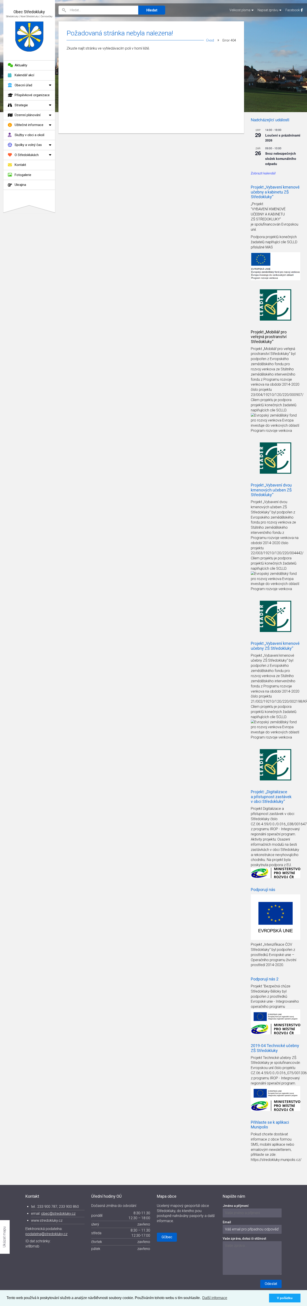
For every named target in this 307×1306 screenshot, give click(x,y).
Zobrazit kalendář (263, 173)
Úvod (210, 40)
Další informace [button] (214, 1298)
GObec (167, 1237)
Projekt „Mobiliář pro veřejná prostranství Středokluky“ (269, 337)
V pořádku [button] (285, 1298)
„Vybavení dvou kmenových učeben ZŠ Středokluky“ (269, 507)
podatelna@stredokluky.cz (46, 1234)
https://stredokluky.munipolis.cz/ (276, 1160)
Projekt (257, 349)
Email (227, 1222)
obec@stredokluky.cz (58, 1213)
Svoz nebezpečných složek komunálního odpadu (280, 158)
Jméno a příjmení (236, 1206)
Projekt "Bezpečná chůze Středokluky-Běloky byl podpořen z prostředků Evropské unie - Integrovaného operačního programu (275, 996)
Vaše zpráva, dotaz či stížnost (244, 1238)
